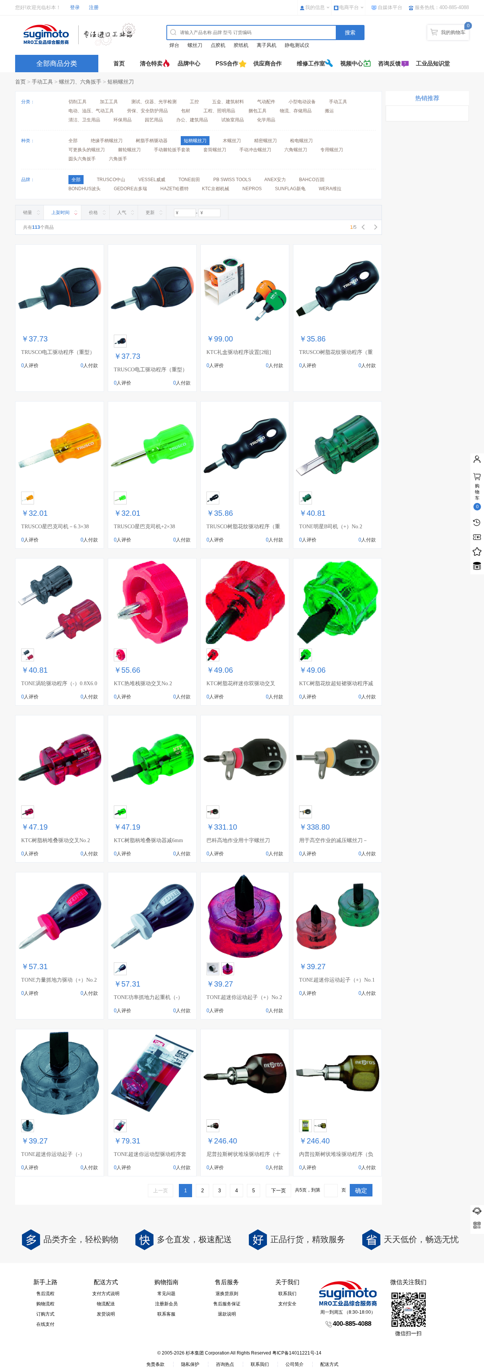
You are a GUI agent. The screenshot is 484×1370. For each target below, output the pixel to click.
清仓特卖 (151, 63)
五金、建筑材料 (228, 101)
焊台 (174, 45)
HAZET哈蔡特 (174, 188)
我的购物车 (453, 32)
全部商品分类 (56, 63)
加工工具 (109, 101)
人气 (121, 212)
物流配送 (106, 1303)
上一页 (160, 1190)
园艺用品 (154, 120)
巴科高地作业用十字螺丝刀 (238, 840)
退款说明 (227, 1314)
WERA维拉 (330, 188)
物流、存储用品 (296, 110)
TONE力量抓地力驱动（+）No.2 (59, 980)
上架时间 (60, 212)
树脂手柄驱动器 (152, 140)
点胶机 (218, 45)
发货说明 (106, 1314)
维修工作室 (311, 63)
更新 (150, 212)
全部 (73, 140)
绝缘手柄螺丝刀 (107, 140)
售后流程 (45, 1293)
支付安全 (287, 1303)
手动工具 (42, 82)
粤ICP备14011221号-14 (296, 1353)
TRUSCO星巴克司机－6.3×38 (55, 526)
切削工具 (77, 101)
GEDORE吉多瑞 (130, 188)
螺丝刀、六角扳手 (80, 82)
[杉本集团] (81, 34)
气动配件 (266, 101)
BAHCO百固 (311, 179)
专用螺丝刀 (331, 149)
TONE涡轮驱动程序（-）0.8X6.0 (59, 683)
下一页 (278, 1190)
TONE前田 (189, 179)
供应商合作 (267, 63)
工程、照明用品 (219, 110)
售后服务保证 (226, 1303)
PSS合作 (227, 63)
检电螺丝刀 (301, 140)
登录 (75, 7)
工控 (194, 101)
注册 (94, 7)
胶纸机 (241, 45)
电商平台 (349, 7)
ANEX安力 (275, 179)
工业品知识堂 (433, 63)
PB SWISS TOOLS (232, 179)
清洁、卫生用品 (84, 120)
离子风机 (266, 45)
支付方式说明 (105, 1293)
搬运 (329, 110)
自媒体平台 (390, 7)
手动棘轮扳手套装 (172, 149)
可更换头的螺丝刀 (86, 149)
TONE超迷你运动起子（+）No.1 (337, 980)
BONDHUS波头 (84, 188)
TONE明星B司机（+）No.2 (330, 526)
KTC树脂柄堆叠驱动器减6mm (148, 840)
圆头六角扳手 (82, 158)
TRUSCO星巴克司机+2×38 (144, 526)
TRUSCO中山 (111, 179)
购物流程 (45, 1303)
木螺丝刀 (232, 140)
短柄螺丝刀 (120, 82)
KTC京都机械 (215, 188)
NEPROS (252, 188)
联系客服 (166, 1314)
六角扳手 (118, 158)
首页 (119, 63)
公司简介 (294, 1364)
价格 (93, 212)
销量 (27, 212)
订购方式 (45, 1314)
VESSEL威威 (151, 179)
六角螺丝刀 (295, 149)
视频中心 (351, 63)
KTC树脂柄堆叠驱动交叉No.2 (55, 840)
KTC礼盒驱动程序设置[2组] (238, 352)
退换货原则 (227, 1293)
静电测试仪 (297, 45)
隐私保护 (190, 1364)
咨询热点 (225, 1364)
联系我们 (287, 1293)
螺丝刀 (195, 45)
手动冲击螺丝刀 (255, 149)
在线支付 (45, 1324)
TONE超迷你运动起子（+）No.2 (244, 997)
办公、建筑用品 (192, 120)
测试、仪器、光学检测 (154, 101)
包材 (185, 110)
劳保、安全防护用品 (147, 110)
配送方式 (329, 1364)
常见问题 (166, 1293)
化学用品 (266, 120)
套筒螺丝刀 (214, 149)
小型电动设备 (302, 101)
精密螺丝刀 (265, 140)
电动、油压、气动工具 (91, 110)
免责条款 (155, 1364)
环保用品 (122, 120)
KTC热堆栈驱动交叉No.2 (143, 683)
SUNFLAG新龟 (290, 188)
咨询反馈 (389, 63)
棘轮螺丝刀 (129, 149)
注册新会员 (166, 1303)
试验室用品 (232, 120)
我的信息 (315, 7)
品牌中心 (189, 63)
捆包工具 (257, 110)
